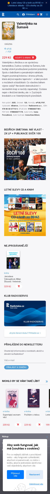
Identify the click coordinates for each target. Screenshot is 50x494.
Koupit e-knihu (23, 57)
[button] (19, 14)
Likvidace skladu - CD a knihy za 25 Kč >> (25, 7)
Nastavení (34, 474)
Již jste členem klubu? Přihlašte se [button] (24, 333)
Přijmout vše (15, 474)
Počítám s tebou (31, 415)
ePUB (9, 49)
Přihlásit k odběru (16, 367)
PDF (9, 52)
